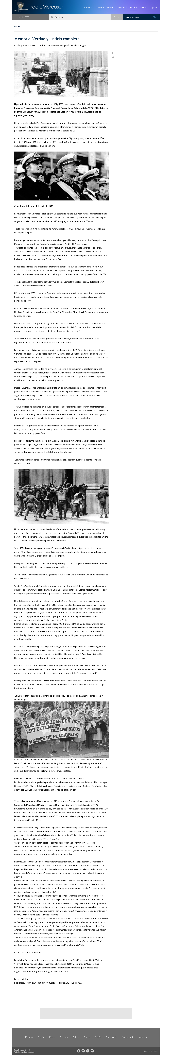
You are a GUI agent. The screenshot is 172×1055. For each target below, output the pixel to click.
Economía (122, 7)
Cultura (143, 7)
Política (133, 7)
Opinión (154, 7)
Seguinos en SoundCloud (87, 1050)
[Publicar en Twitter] (113, 57)
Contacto (143, 1037)
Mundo (110, 7)
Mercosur (88, 7)
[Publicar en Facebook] (112, 52)
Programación (111, 1037)
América (100, 7)
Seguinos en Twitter (83, 1050)
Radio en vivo (132, 17)
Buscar (116, 17)
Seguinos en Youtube (92, 1050)
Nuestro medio (128, 1037)
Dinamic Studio (152, 1051)
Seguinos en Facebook (78, 1050)
